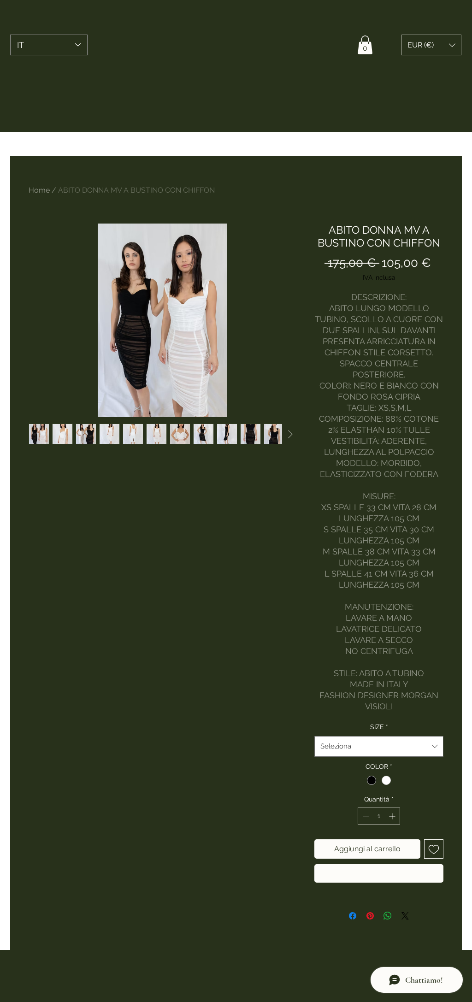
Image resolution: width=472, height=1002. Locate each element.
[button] (365, 44)
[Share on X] (405, 915)
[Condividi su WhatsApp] (387, 915)
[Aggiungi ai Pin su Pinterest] (370, 915)
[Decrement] (365, 816)
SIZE (379, 727)
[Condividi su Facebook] (352, 915)
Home (39, 190)
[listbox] (431, 45)
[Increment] (393, 816)
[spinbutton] (379, 816)
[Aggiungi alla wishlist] (433, 849)
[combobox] (378, 746)
